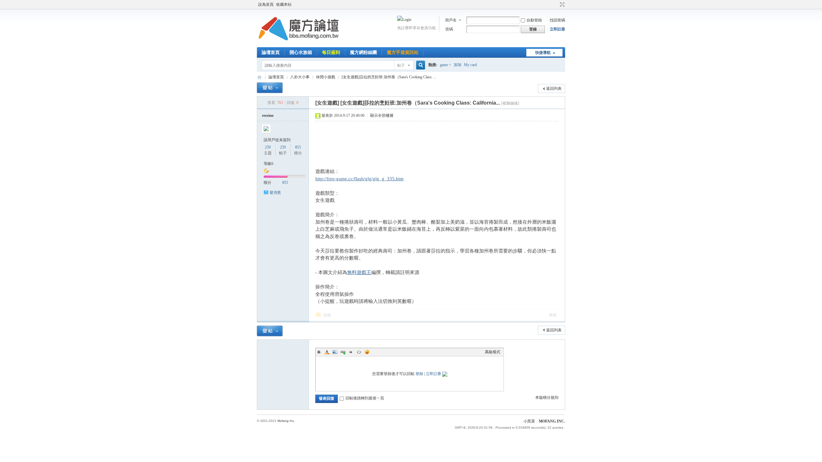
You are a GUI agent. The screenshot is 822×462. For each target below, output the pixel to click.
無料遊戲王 (359, 272)
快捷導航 (543, 52)
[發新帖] (270, 87)
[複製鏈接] (510, 103)
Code (359, 352)
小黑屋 (529, 421)
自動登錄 (534, 20)
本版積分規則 (546, 397)
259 (268, 147)
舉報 (552, 315)
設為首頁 (266, 4)
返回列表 (554, 88)
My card (470, 65)
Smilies (367, 352)
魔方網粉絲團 (363, 52)
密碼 (449, 29)
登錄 (419, 374)
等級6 (268, 163)
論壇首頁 (271, 52)
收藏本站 (284, 4)
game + (445, 65)
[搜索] (420, 65)
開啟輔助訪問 (556, 4)
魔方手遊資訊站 (402, 52)
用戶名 (451, 20)
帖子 (401, 65)
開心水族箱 (301, 52)
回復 (327, 315)
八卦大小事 (300, 77)
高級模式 (492, 352)
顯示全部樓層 (381, 115)
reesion (268, 115)
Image (335, 352)
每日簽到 (331, 52)
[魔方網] (298, 43)
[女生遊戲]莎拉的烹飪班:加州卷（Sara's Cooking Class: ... (389, 77)
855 (298, 147)
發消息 (275, 192)
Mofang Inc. (286, 421)
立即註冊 (557, 29)
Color (327, 352)
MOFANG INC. (552, 421)
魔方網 (259, 77)
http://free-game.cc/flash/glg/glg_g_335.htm (359, 178)
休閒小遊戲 (325, 77)
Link (343, 352)
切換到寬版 (561, 4)
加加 (457, 65)
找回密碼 (557, 20)
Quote (351, 352)
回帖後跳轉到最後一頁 (364, 398)
